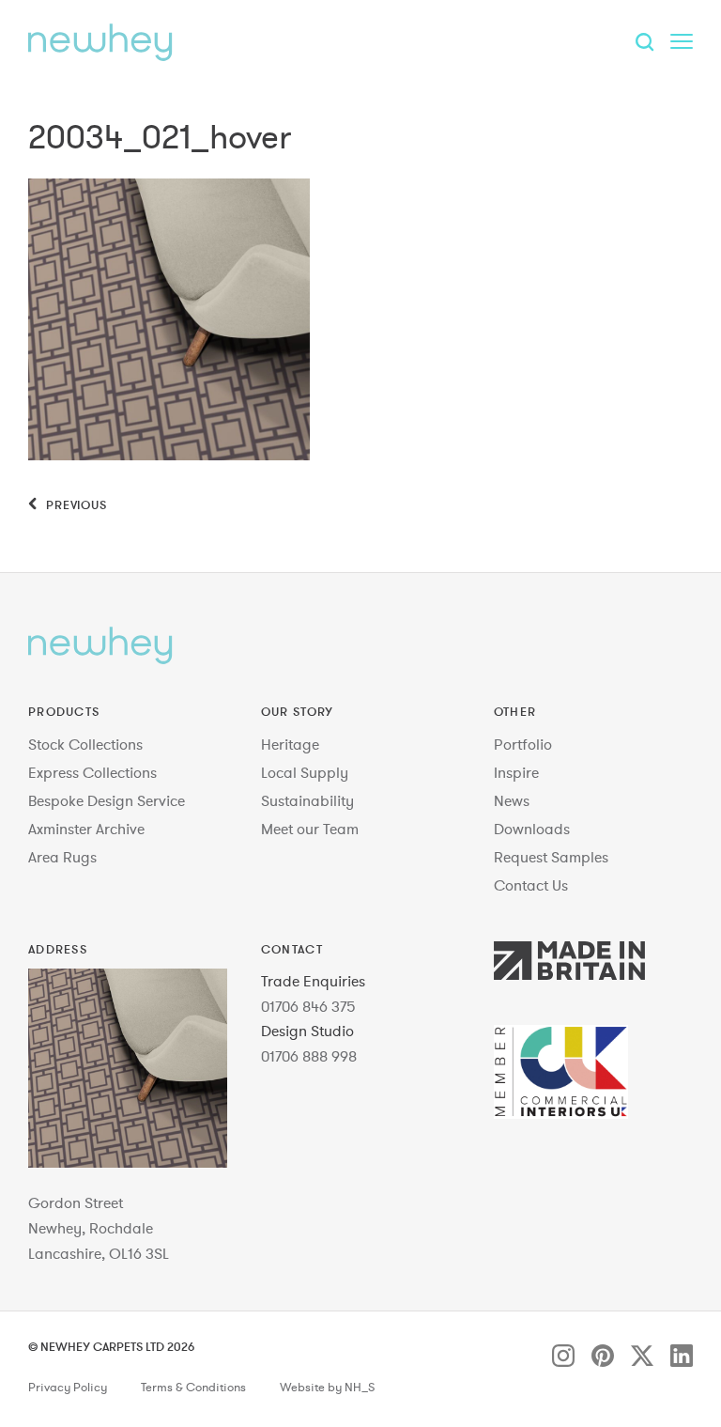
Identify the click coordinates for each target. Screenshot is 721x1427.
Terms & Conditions (193, 1387)
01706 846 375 (308, 1006)
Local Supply (304, 772)
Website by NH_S (327, 1387)
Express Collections (92, 772)
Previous (74, 504)
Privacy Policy (67, 1387)
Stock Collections (85, 744)
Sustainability (307, 800)
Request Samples (551, 856)
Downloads (532, 828)
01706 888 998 (309, 1056)
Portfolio (523, 744)
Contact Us (531, 885)
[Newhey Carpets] (100, 42)
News (511, 800)
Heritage (290, 744)
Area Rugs (62, 856)
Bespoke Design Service (106, 800)
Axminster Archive (86, 828)
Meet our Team (310, 828)
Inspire (516, 772)
